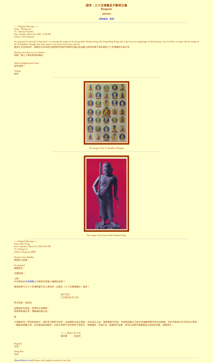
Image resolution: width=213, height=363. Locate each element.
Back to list (27, 360)
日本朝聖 (29, 281)
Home (17, 360)
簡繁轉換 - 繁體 (106, 19)
